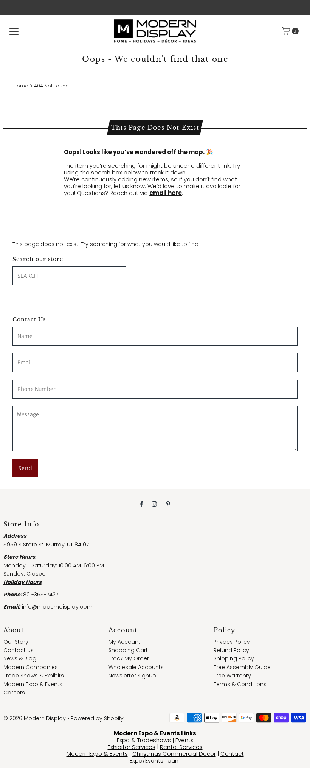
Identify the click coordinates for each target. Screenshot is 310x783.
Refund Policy (231, 650)
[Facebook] (141, 504)
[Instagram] (154, 504)
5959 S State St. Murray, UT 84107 (46, 544)
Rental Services (181, 747)
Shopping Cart (128, 650)
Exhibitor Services (131, 747)
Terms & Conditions (240, 684)
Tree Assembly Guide (242, 667)
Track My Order (128, 658)
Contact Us (18, 650)
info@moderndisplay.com (57, 606)
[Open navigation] (14, 31)
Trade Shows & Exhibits (33, 675)
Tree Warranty (232, 675)
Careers (14, 692)
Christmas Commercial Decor (174, 754)
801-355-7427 (40, 594)
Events (184, 740)
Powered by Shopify (97, 718)
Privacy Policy (232, 642)
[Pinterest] (168, 504)
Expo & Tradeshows (144, 740)
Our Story (15, 642)
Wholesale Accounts (136, 667)
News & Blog (19, 658)
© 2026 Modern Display (34, 718)
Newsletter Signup (132, 675)
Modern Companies (30, 667)
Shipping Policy (234, 658)
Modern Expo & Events (32, 684)
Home (20, 86)
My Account (124, 642)
